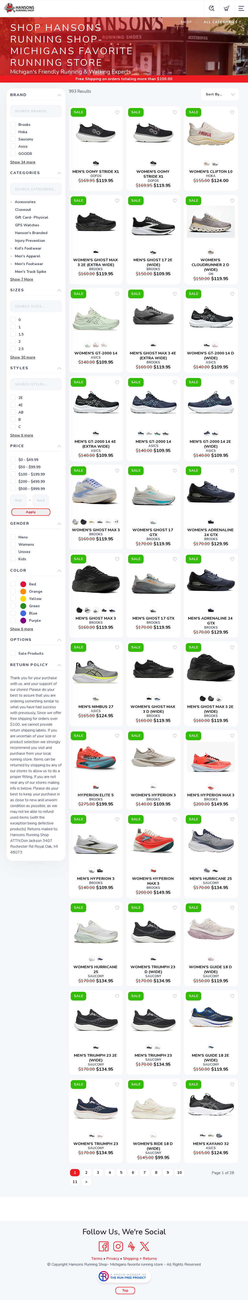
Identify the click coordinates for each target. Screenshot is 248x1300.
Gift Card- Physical (31, 217)
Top (125, 1290)
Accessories (25, 202)
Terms (96, 1258)
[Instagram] (118, 1246)
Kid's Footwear (28, 248)
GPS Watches (27, 225)
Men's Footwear (29, 264)
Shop (186, 22)
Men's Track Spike (30, 271)
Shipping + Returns (140, 1258)
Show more (22, 162)
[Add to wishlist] (117, 112)
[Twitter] (144, 1246)
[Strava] (131, 1246)
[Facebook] (103, 1246)
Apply (31, 512)
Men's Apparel (27, 256)
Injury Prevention (30, 240)
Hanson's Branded (31, 233)
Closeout (23, 209)
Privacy (112, 1258)
